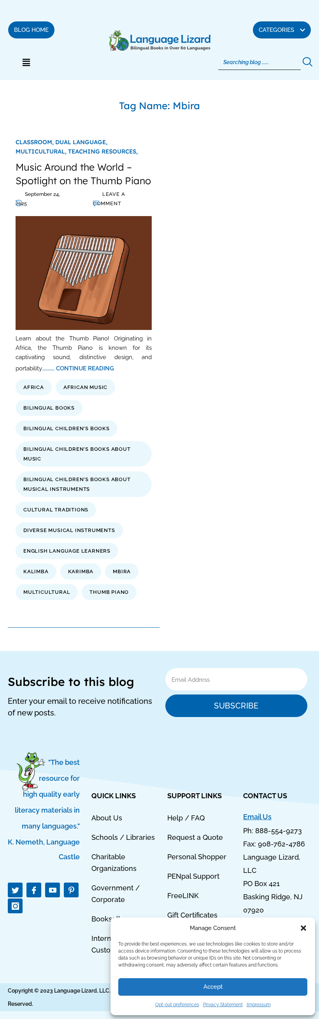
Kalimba (36, 571)
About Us (106, 818)
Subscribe (236, 705)
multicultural (46, 592)
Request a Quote (195, 837)
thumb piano (109, 592)
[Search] (306, 62)
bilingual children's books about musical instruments (77, 484)
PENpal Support (193, 876)
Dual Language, (81, 142)
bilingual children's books (66, 428)
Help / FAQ (186, 818)
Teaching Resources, (103, 151)
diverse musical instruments (69, 530)
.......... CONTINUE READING (78, 368)
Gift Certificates (192, 915)
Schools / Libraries (123, 837)
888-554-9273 (278, 831)
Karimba (81, 571)
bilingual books (49, 408)
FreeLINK (183, 896)
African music (85, 387)
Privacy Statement (223, 1004)
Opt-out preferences (177, 1004)
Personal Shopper (196, 857)
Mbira (122, 571)
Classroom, (35, 142)
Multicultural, (42, 151)
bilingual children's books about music (77, 454)
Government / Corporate (115, 894)
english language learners (66, 551)
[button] (303, 928)
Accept (213, 986)
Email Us (257, 817)
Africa (33, 387)
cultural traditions (55, 510)
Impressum (259, 1004)
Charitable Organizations (114, 862)
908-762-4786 (281, 844)
